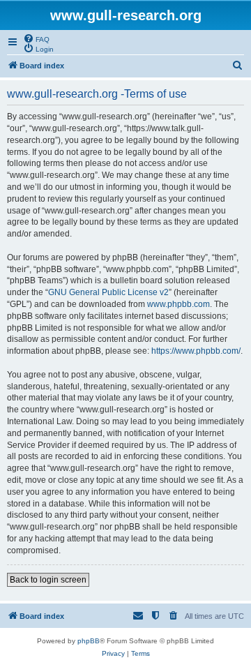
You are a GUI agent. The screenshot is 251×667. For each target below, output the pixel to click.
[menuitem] (36, 38)
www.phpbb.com (178, 304)
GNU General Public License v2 (108, 292)
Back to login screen (48, 580)
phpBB (88, 641)
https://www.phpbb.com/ (196, 351)
